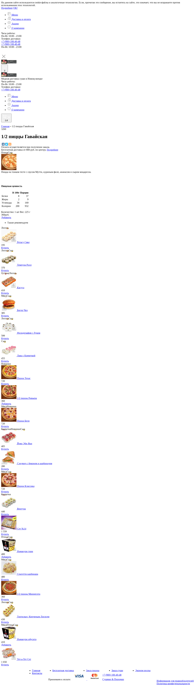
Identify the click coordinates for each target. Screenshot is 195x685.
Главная (5, 126)
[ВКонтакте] (3, 144)
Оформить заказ (9, 123)
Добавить (6, 403)
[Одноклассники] (10, 144)
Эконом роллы (143, 670)
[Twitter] (6, 144)
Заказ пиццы (92, 670)
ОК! (15, 8)
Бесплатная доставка (63, 670)
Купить (5, 247)
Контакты (37, 673)
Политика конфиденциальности (173, 683)
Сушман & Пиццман (113, 679)
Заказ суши (117, 670)
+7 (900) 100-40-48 (10, 41)
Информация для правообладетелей (175, 681)
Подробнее (7, 8)
